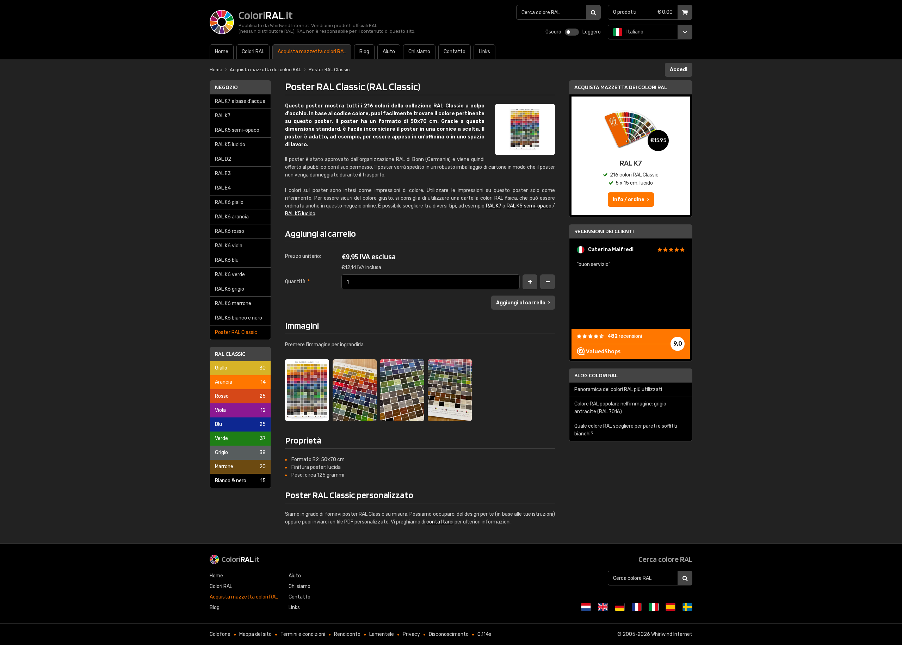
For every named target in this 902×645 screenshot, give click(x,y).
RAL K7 (222, 116)
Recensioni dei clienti (604, 231)
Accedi (678, 70)
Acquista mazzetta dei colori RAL (620, 87)
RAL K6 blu (227, 260)
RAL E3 (223, 173)
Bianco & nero (240, 481)
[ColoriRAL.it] (307, 390)
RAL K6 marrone (233, 303)
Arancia (240, 382)
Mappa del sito (255, 634)
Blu (240, 424)
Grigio (240, 452)
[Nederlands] (586, 607)
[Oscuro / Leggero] (572, 32)
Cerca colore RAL (665, 559)
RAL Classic (230, 354)
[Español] (670, 607)
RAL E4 (223, 188)
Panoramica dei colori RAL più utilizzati (618, 389)
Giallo (240, 368)
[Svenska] (687, 607)
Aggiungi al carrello (520, 303)
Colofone (220, 634)
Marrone (240, 467)
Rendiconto (347, 634)
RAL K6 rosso (229, 231)
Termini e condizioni (302, 634)
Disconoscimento (449, 634)
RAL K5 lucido (230, 145)
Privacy (411, 634)
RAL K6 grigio (229, 289)
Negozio (226, 87)
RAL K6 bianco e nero (238, 318)
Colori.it (241, 559)
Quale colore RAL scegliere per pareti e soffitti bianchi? (625, 430)
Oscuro (553, 32)
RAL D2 (223, 159)
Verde (240, 438)
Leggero (591, 32)
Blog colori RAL (596, 375)
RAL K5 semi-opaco (237, 130)
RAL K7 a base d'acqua (240, 101)
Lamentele (381, 634)
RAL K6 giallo (229, 202)
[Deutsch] (620, 607)
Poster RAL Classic (236, 332)
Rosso (240, 396)
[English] (603, 607)
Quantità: (297, 282)
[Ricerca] (593, 12)
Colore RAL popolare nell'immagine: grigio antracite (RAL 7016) (620, 408)
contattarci (439, 522)
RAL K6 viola (228, 246)
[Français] (637, 607)
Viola (240, 410)
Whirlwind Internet (671, 634)
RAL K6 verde (230, 275)
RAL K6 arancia (232, 217)
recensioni (624, 336)
